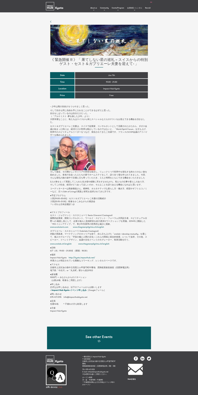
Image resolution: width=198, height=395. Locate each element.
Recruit (148, 8)
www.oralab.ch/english (61, 243)
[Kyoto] (55, 3)
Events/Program (118, 8)
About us (93, 8)
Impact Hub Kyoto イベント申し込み (69, 290)
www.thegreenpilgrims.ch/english (88, 227)
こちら (59, 387)
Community (104, 8)
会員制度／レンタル (134, 8)
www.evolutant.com (59, 227)
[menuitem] (151, 2)
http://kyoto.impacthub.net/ (82, 257)
